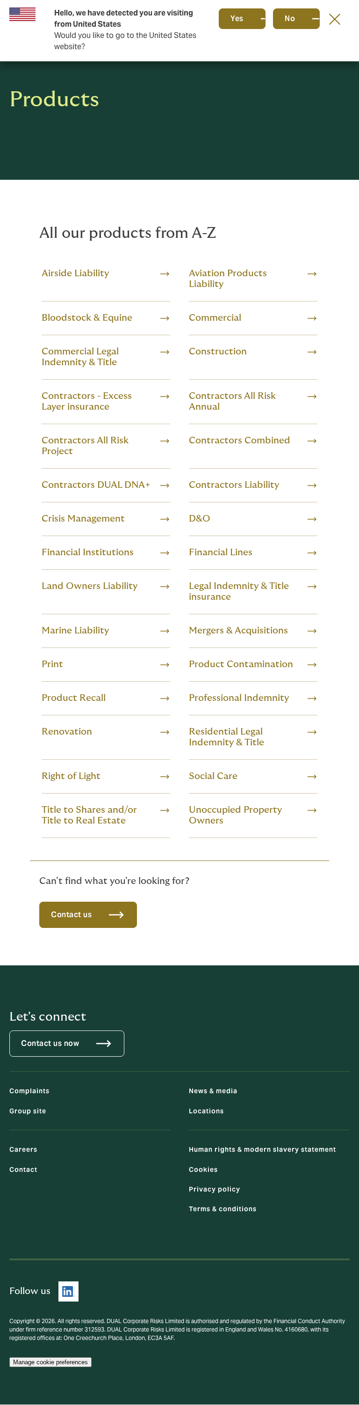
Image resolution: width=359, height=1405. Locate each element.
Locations (206, 1111)
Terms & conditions (223, 1209)
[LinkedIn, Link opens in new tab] (68, 1291)
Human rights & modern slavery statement (262, 1149)
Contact (23, 1169)
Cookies (203, 1169)
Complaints (29, 1091)
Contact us (71, 915)
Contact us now (50, 1043)
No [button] (290, 18)
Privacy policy (214, 1189)
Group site (27, 1111)
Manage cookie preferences (50, 1362)
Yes (237, 18)
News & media (213, 1091)
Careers (23, 1149)
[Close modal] (335, 18)
